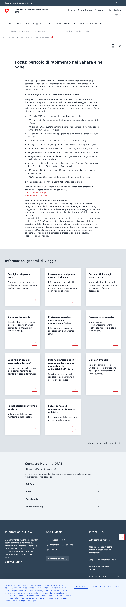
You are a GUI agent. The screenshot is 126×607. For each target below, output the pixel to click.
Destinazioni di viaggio (35, 192)
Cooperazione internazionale (102, 559)
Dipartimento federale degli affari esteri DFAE (32, 10)
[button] (8, 23)
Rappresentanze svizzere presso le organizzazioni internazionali (100, 549)
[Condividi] (119, 46)
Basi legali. (31, 601)
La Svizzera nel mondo (99, 539)
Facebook (53, 539)
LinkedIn (53, 549)
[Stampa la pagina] (113, 46)
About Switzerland (97, 576)
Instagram (54, 544)
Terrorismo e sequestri (36, 195)
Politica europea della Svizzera (99, 568)
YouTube (69, 544)
